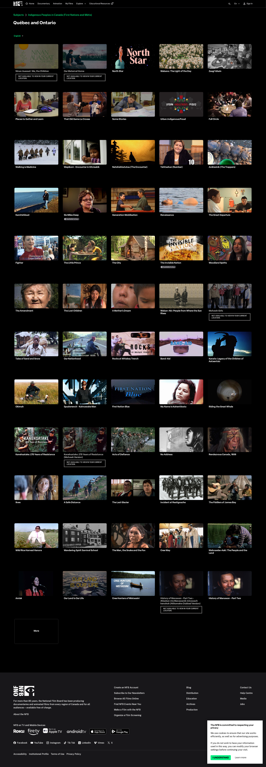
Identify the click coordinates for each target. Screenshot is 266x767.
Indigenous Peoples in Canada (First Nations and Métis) (60, 14)
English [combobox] (17, 36)
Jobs (242, 704)
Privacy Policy (73, 754)
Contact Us (245, 687)
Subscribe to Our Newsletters (129, 693)
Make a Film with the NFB (127, 709)
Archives (190, 704)
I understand (221, 757)
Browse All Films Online (126, 698)
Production (192, 709)
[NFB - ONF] (17, 4)
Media (243, 698)
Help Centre (246, 693)
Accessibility (20, 754)
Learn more (240, 757)
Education (191, 698)
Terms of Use (57, 754)
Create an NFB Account (126, 687)
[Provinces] (22, 36)
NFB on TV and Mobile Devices (29, 725)
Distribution (192, 693)
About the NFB (21, 714)
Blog (188, 687)
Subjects (18, 14)
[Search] (229, 4)
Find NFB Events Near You (127, 704)
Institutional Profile (39, 754)
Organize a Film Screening (127, 715)
